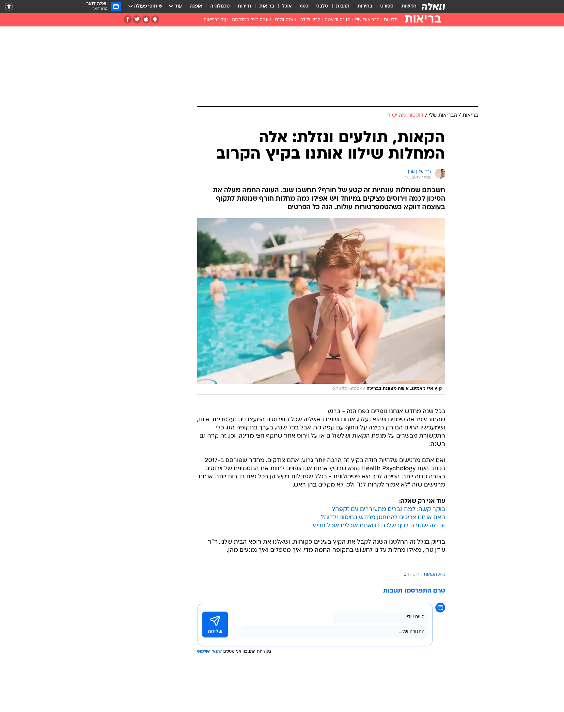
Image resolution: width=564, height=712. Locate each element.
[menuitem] (405, 6)
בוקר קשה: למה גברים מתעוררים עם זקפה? (388, 509)
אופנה (196, 6)
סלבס (322, 6)
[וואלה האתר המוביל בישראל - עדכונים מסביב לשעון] (433, 6)
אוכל (287, 6)
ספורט (387, 6)
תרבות (343, 6)
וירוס (417, 574)
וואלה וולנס (285, 20)
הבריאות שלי (367, 20)
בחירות (364, 6)
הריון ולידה (310, 20)
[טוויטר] (137, 19)
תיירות (244, 6)
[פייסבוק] (128, 19)
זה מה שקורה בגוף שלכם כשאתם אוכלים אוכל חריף (379, 526)
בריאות (266, 6)
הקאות (430, 574)
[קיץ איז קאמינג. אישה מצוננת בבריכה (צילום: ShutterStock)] (321, 306)
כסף (304, 6)
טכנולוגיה (220, 6)
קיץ (442, 574)
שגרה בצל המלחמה (251, 20)
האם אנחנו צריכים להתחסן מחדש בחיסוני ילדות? (383, 518)
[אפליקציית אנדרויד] (155, 19)
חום (407, 574)
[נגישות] (9, 7)
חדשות (408, 6)
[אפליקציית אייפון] (146, 19)
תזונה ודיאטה (338, 20)
